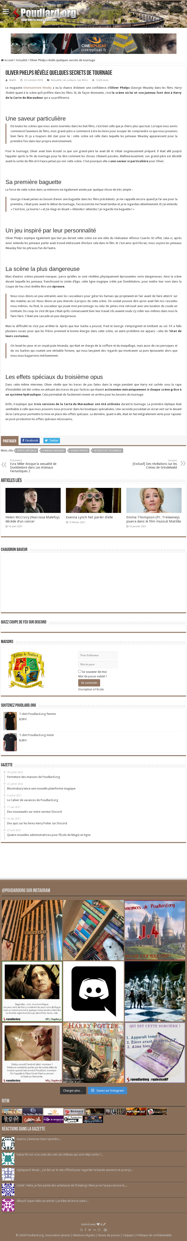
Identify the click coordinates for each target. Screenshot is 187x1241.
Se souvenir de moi (94, 671)
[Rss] (81, 1230)
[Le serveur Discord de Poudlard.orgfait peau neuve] (93, 991)
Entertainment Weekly (37, 87)
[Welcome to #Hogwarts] (32, 930)
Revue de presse (109, 1235)
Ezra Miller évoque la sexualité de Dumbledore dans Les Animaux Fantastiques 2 (33, 466)
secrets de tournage (108, 450)
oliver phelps (79, 450)
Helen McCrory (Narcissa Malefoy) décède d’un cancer (32, 519)
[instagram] (99, 1230)
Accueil (8, 60)
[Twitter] (90, 1230)
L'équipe (128, 1235)
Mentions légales (84, 1235)
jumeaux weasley (53, 450)
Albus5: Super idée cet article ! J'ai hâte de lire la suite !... (53, 1201)
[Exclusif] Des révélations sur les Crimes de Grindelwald (155, 464)
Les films (82, 80)
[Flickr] (94, 1230)
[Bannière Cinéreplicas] (94, 43)
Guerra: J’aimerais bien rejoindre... (39, 1139)
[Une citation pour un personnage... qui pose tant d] (32, 991)
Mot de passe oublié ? (92, 676)
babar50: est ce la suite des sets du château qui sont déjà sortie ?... (60, 1154)
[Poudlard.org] (45, 13)
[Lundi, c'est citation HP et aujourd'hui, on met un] (32, 1052)
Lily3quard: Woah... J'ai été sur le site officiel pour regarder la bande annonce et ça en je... (75, 1170)
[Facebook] (85, 1230)
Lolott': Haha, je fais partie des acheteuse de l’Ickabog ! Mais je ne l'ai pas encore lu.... (72, 1185)
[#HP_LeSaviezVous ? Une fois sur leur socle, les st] (155, 991)
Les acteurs (69, 80)
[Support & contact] (105, 1230)
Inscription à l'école (91, 689)
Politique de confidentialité (154, 1235)
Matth (12, 80)
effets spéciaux (26, 450)
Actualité (21, 60)
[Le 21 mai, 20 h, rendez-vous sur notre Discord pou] (93, 1052)
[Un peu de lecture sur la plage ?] (93, 930)
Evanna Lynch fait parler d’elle (89, 517)
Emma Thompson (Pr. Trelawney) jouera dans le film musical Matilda (153, 519)
